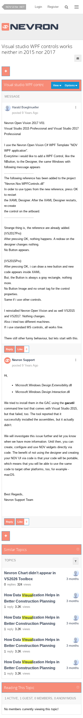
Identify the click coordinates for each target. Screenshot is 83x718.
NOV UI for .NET (15, 7)
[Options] (76, 108)
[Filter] (75, 561)
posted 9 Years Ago (25, 113)
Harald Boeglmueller (25, 107)
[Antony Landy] (75, 573)
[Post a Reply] (6, 71)
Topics (10, 560)
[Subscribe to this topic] (77, 58)
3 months (72, 579)
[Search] (66, 7)
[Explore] (76, 7)
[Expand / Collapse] (78, 549)
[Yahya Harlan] (75, 595)
